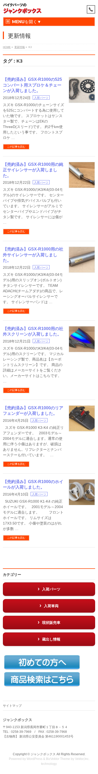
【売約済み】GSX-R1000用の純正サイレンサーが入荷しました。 (33, 170)
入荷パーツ (41, 97)
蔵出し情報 (51, 639)
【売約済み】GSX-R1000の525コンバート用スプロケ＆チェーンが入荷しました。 (32, 85)
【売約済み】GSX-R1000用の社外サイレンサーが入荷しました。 (33, 255)
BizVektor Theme (58, 759)
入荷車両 (51, 606)
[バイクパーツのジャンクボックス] (22, 8)
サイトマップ (12, 706)
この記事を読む (16, 146)
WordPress (34, 759)
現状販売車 (51, 622)
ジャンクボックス (43, 754)
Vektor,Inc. (82, 759)
